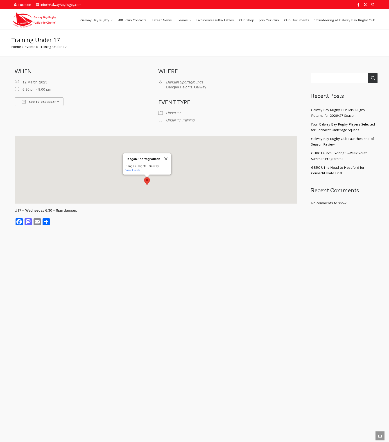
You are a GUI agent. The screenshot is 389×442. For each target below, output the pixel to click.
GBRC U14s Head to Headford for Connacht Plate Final (337, 170)
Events (30, 46)
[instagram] (373, 5)
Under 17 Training (180, 120)
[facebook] (359, 5)
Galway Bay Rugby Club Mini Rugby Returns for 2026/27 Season (338, 113)
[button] (147, 181)
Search (373, 78)
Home (16, 46)
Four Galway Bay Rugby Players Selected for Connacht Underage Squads (343, 127)
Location (24, 4)
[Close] (166, 158)
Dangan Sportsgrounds (184, 82)
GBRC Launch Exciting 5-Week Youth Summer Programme (339, 156)
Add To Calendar (42, 101)
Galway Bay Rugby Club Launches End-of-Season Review (343, 141)
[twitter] (366, 5)
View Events (132, 170)
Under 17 (173, 112)
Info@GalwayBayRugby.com (60, 4)
